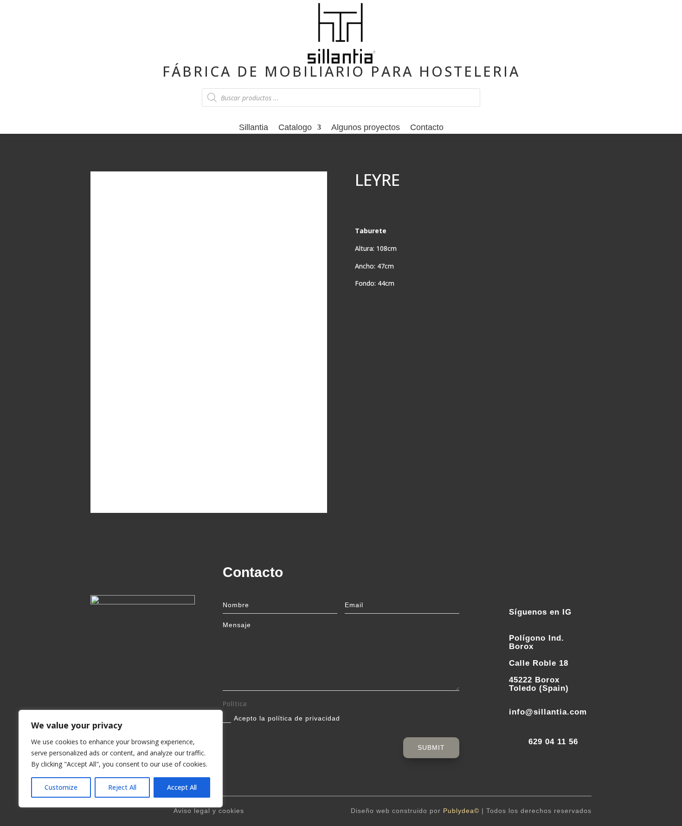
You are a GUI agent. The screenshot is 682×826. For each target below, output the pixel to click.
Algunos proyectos (365, 128)
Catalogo (295, 128)
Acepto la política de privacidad (287, 718)
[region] (121, 758)
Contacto (427, 128)
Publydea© (461, 810)
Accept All (182, 787)
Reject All (122, 787)
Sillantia (253, 128)
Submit (431, 747)
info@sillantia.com (548, 712)
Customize (61, 787)
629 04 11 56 (553, 741)
